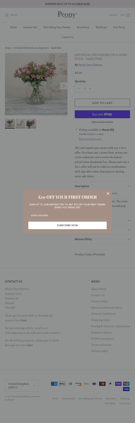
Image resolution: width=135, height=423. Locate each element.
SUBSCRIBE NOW (67, 225)
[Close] (108, 193)
